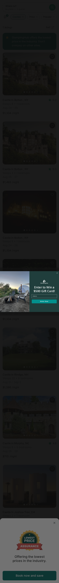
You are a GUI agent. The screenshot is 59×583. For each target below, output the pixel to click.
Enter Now (44, 301)
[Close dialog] (57, 273)
